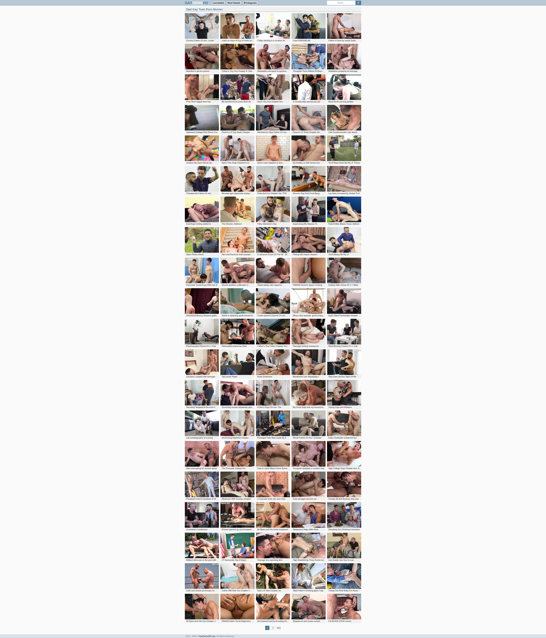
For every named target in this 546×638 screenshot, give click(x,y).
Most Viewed (234, 3)
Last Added (218, 3)
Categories (251, 3)
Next (279, 628)
